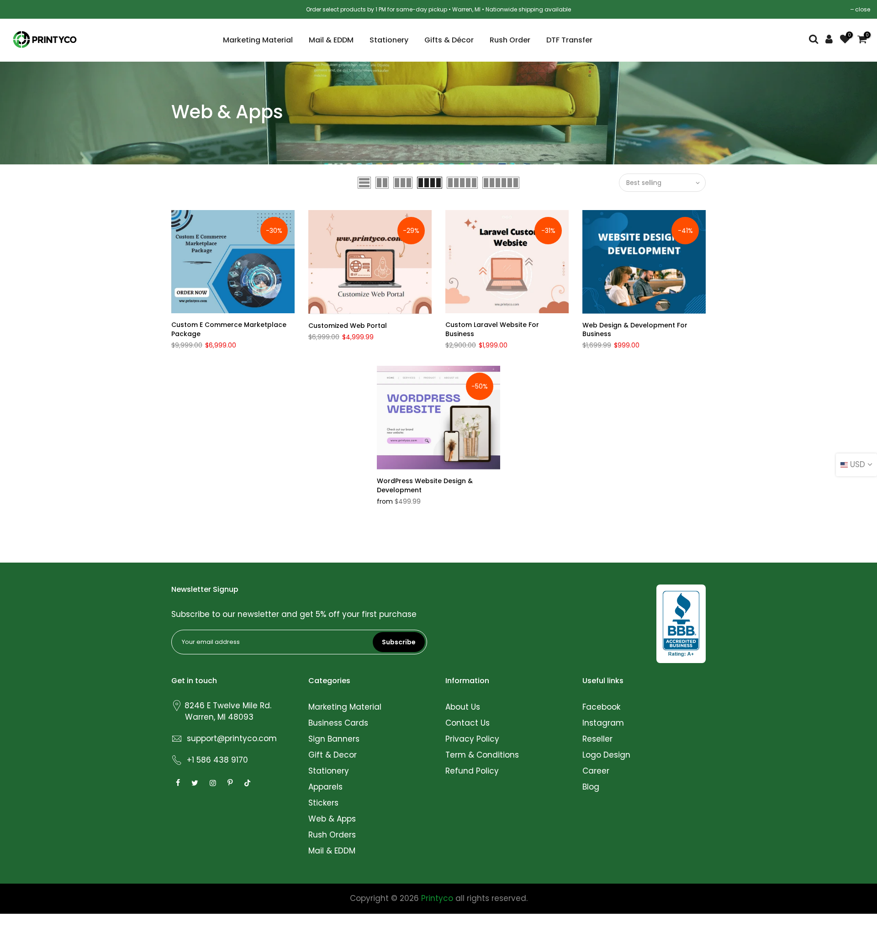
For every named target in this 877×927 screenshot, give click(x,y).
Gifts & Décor (449, 40)
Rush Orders (332, 834)
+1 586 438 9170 (217, 759)
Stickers (323, 802)
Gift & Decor (332, 754)
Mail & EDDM (331, 40)
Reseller (597, 738)
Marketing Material (258, 40)
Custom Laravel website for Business (492, 329)
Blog (590, 786)
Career (595, 770)
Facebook (601, 706)
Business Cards (338, 722)
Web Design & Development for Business (634, 330)
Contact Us (467, 722)
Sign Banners (333, 738)
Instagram (603, 722)
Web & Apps (332, 818)
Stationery (389, 40)
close (862, 9)
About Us (462, 706)
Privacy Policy (472, 738)
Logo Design (606, 754)
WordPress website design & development (425, 485)
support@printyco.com (232, 738)
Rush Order (510, 40)
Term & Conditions (482, 754)
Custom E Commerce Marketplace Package (228, 329)
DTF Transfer (569, 40)
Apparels (325, 786)
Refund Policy (472, 770)
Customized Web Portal (347, 325)
